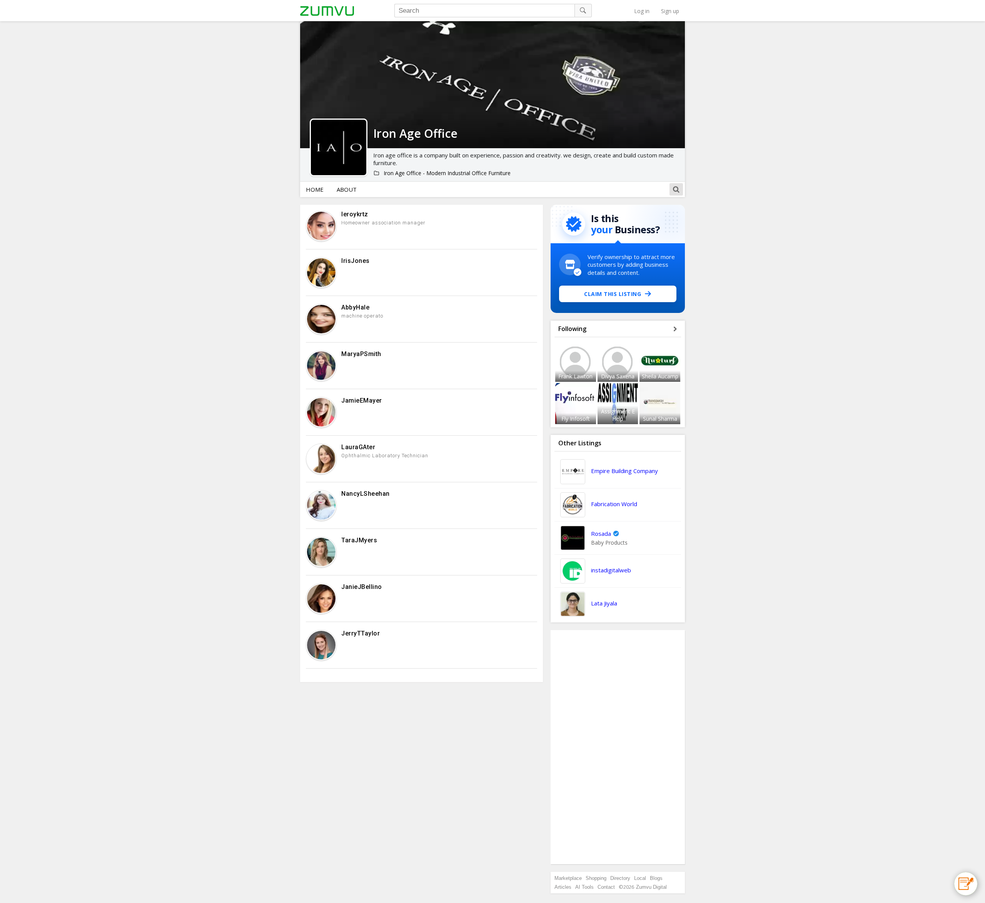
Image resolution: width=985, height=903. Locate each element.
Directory (620, 878)
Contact (606, 887)
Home (315, 189)
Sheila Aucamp (660, 376)
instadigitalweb (611, 570)
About (347, 189)
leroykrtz (354, 214)
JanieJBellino (361, 586)
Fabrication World (614, 504)
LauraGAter (358, 447)
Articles (562, 887)
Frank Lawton (575, 376)
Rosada (601, 533)
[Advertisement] (618, 747)
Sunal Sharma (660, 418)
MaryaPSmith (361, 354)
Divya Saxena (617, 376)
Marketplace (568, 878)
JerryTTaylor (360, 633)
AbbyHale (355, 307)
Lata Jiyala (604, 603)
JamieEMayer (361, 400)
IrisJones (355, 260)
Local (640, 878)
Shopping (596, 878)
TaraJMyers (359, 540)
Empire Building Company (624, 471)
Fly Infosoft (575, 418)
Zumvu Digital (651, 887)
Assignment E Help (618, 415)
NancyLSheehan (365, 493)
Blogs (656, 878)
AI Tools (584, 887)
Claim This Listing (612, 294)
